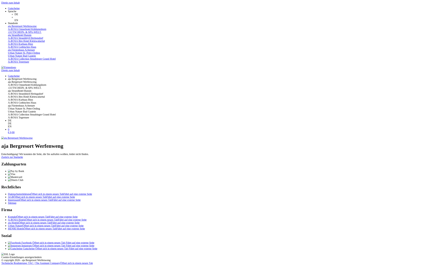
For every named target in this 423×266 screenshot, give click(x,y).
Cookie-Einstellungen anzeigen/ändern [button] (21, 257)
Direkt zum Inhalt (10, 2)
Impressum (44, 200)
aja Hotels (44, 222)
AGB (41, 197)
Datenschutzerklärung (50, 194)
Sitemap (12, 203)
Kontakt (43, 216)
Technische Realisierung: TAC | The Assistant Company (47, 263)
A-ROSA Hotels (47, 219)
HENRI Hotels (46, 228)
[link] (218, 14)
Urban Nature (46, 225)
